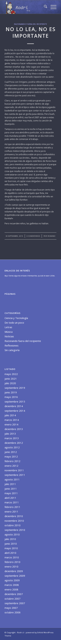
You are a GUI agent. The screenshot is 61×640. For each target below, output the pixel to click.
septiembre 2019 (15, 387)
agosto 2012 (12, 447)
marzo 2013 (12, 438)
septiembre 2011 (15, 475)
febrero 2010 (12, 562)
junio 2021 (11, 378)
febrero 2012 (12, 461)
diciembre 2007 (14, 594)
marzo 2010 (12, 557)
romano (51, 236)
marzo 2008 (12, 585)
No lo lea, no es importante (31, 32)
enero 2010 (11, 566)
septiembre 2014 (15, 410)
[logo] (25, 7)
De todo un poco (14, 322)
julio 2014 (10, 415)
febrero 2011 (12, 507)
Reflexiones (11, 345)
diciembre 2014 (14, 406)
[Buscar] (43, 7)
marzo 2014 (12, 420)
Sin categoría (12, 350)
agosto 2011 (12, 479)
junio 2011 (11, 488)
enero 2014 (11, 424)
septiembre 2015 (15, 401)
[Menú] (51, 7)
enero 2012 (11, 465)
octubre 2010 (13, 525)
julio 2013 (10, 433)
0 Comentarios (33, 236)
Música (9, 331)
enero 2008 (11, 589)
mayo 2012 (11, 456)
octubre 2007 (13, 598)
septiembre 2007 (15, 603)
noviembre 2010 (14, 520)
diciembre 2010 (14, 516)
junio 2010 (11, 543)
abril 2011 (10, 497)
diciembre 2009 (14, 571)
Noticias (9, 336)
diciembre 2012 (14, 442)
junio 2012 (11, 452)
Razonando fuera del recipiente (30, 24)
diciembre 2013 (14, 429)
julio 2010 (10, 539)
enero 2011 (11, 511)
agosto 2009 (12, 580)
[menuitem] (43, 7)
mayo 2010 (11, 548)
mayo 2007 (11, 607)
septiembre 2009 (15, 575)
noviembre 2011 (14, 470)
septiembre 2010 (15, 530)
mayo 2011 (11, 493)
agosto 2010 (12, 534)
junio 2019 (11, 392)
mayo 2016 (11, 397)
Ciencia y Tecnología (16, 318)
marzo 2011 (12, 502)
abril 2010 (10, 552)
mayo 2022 (11, 374)
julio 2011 (10, 484)
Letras (8, 327)
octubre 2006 (13, 612)
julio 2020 (10, 383)
